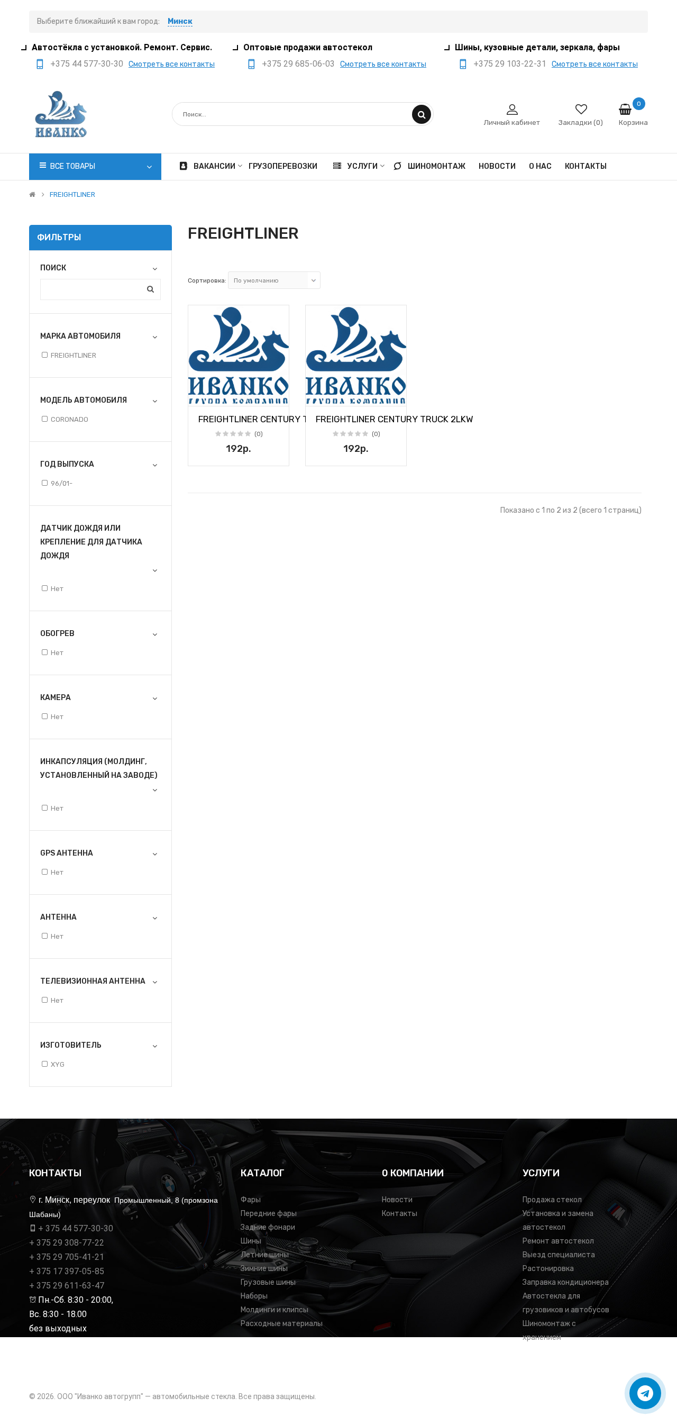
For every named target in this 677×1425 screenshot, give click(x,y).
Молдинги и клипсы (274, 1309)
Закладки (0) (581, 122)
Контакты (399, 1213)
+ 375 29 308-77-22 (66, 1243)
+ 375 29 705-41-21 (66, 1257)
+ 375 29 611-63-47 (66, 1286)
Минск (180, 21)
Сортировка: (207, 280)
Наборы (254, 1296)
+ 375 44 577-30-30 (75, 1228)
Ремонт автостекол (558, 1241)
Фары (251, 1199)
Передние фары (269, 1213)
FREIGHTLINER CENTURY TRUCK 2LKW (277, 419)
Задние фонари (268, 1227)
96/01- (61, 483)
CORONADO (69, 419)
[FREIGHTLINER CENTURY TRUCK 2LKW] (238, 355)
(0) (258, 434)
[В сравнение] (277, 394)
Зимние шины (264, 1268)
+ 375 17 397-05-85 (66, 1271)
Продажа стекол (552, 1199)
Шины (251, 1241)
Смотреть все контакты (172, 64)
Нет (57, 589)
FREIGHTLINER (72, 194)
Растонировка (548, 1268)
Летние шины (265, 1254)
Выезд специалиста (559, 1254)
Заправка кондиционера (566, 1282)
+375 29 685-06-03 (298, 64)
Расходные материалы (282, 1323)
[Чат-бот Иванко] (645, 1393)
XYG (58, 1064)
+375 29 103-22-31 (509, 64)
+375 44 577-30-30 (86, 64)
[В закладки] (200, 394)
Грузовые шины (268, 1282)
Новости (397, 1199)
